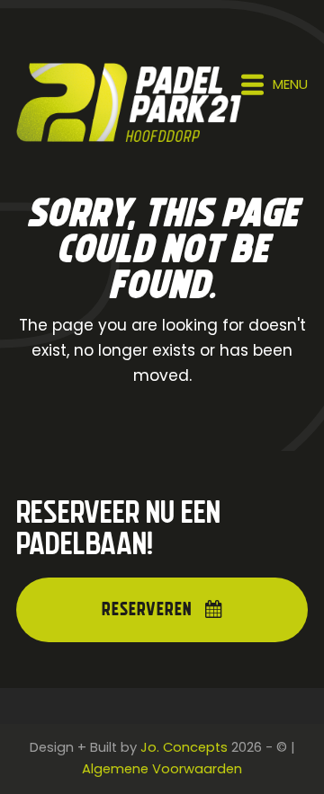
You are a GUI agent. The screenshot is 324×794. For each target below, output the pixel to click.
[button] (274, 84)
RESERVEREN (147, 609)
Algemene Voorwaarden (162, 769)
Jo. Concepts (184, 747)
